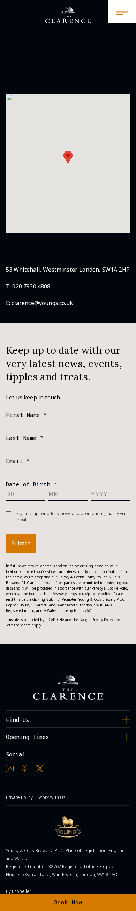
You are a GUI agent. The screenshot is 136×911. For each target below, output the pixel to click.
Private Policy (19, 797)
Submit (21, 543)
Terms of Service (18, 625)
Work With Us (51, 797)
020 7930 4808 (31, 286)
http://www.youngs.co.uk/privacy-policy (77, 593)
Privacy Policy (102, 619)
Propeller (21, 891)
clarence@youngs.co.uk (42, 303)
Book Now (68, 902)
